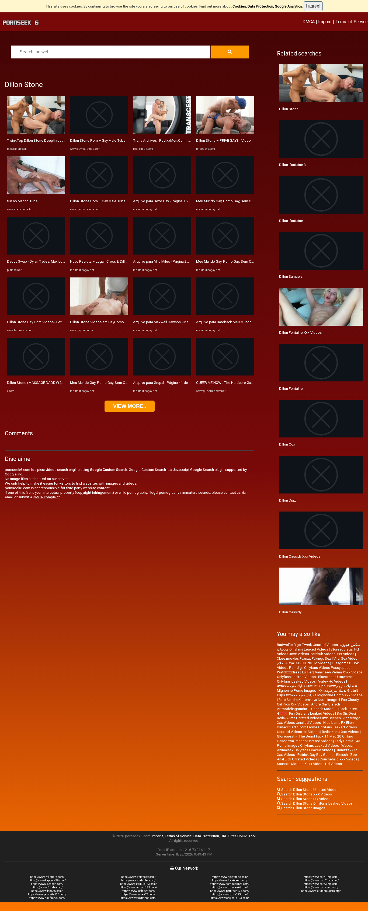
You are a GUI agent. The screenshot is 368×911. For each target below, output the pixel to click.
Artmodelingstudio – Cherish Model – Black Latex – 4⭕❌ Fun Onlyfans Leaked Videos (318, 711)
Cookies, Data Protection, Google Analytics (267, 6)
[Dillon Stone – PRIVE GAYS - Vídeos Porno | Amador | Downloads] (225, 132)
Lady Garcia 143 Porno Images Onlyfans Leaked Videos (318, 743)
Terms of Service (351, 21)
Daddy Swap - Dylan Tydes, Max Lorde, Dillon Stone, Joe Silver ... (58, 261)
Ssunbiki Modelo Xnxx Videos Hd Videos (309, 764)
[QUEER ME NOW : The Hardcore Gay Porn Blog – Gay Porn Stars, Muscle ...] (225, 374)
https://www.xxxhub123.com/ (138, 884)
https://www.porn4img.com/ (321, 887)
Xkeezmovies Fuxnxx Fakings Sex (304, 658)
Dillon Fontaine (291, 388)
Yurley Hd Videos (331, 681)
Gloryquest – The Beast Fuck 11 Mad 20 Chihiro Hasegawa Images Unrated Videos (315, 738)
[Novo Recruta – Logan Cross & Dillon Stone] (99, 253)
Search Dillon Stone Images (302, 808)
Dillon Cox (287, 444)
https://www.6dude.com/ (47, 887)
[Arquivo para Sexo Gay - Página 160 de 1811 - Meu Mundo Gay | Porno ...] (162, 192)
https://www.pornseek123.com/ (229, 884)
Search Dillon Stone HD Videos (305, 799)
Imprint (325, 21)
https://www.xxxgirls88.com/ (138, 898)
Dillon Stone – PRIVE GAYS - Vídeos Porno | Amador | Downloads (247, 140)
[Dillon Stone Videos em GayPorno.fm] (99, 314)
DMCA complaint (46, 497)
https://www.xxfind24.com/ (138, 891)
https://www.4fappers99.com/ (47, 880)
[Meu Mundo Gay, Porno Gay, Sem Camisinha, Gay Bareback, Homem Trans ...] (99, 374)
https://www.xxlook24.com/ (138, 894)
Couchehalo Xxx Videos (338, 759)
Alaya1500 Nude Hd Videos (307, 663)
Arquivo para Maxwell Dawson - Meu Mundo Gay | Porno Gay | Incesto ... (189, 322)
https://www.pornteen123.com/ (229, 891)
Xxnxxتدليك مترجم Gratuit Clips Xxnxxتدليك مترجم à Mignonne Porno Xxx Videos (320, 692)
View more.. (129, 406)
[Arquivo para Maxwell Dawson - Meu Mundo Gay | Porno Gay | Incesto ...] (162, 314)
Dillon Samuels (291, 276)
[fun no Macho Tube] (36, 192)
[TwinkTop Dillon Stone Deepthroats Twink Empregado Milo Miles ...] (36, 132)
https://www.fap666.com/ (47, 891)
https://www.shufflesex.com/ (47, 898)
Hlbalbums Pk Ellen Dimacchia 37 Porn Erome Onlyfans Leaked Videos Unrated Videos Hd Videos (317, 727)
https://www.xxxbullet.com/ (138, 880)
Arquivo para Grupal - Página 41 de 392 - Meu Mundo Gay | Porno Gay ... (189, 382)
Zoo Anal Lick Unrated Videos (317, 757)
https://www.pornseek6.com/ (229, 887)
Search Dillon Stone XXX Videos (306, 794)
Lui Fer (307, 672)
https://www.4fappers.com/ (47, 877)
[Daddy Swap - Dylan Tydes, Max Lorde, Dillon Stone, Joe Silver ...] (36, 253)
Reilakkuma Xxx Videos (340, 731)
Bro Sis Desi (346, 713)
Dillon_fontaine (291, 220)
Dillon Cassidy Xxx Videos (299, 556)
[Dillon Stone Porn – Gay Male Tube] (99, 132)
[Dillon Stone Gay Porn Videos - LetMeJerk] (36, 314)
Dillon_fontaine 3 (292, 164)
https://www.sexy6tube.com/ (230, 877)
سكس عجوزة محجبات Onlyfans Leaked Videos (318, 647)
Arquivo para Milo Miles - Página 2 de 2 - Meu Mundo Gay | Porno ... (185, 261)
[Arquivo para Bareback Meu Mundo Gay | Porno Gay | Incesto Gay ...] (225, 314)
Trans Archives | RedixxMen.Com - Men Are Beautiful (175, 140)
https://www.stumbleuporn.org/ (321, 891)
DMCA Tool (246, 836)
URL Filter (228, 836)
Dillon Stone (288, 109)
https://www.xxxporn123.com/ (138, 887)
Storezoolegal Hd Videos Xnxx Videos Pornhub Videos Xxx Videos (318, 651)
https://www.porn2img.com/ (321, 880)
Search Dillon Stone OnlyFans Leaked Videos (316, 803)
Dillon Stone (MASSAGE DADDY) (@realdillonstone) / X (51, 382)
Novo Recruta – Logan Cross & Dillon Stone (104, 261)
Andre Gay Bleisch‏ (325, 704)
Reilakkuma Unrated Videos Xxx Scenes (309, 718)
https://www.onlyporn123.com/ (229, 898)
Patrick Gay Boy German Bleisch (322, 754)
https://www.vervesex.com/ (138, 877)
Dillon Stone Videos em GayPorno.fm (99, 322)
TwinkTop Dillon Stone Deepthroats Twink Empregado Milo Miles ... (61, 140)
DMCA (309, 21)
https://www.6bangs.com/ (47, 884)
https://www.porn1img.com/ (321, 877)
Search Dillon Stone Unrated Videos (309, 789)
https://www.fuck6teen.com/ (229, 880)
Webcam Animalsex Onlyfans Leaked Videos (316, 747)
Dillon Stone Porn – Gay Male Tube (98, 140)
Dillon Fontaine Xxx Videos (300, 332)
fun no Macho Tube (22, 201)
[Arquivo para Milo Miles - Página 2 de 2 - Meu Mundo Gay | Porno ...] (162, 253)
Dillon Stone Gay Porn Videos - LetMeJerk (40, 322)
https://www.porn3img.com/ (321, 884)
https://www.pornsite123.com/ (47, 894)
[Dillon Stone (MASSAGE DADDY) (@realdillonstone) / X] (36, 374)
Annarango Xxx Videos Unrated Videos (318, 720)
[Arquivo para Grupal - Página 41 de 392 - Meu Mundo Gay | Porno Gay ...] (162, 374)
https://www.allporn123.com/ (229, 894)
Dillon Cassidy (290, 612)
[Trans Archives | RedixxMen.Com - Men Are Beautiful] (162, 132)
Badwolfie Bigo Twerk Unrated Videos (307, 644)
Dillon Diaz (287, 500)
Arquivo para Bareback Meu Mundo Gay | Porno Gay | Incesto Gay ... (249, 322)
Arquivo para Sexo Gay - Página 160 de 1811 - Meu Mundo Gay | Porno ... (190, 201)
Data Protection (206, 836)
